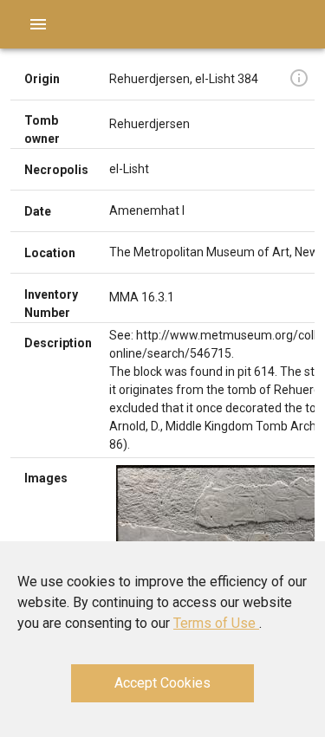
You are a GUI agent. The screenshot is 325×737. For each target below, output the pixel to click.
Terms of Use (216, 623)
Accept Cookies (162, 683)
